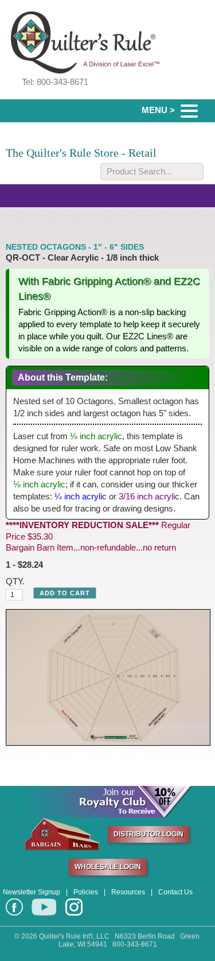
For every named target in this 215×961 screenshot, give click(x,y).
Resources (128, 892)
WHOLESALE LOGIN (108, 867)
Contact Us (175, 892)
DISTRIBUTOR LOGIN (148, 834)
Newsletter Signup (31, 892)
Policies (85, 892)
